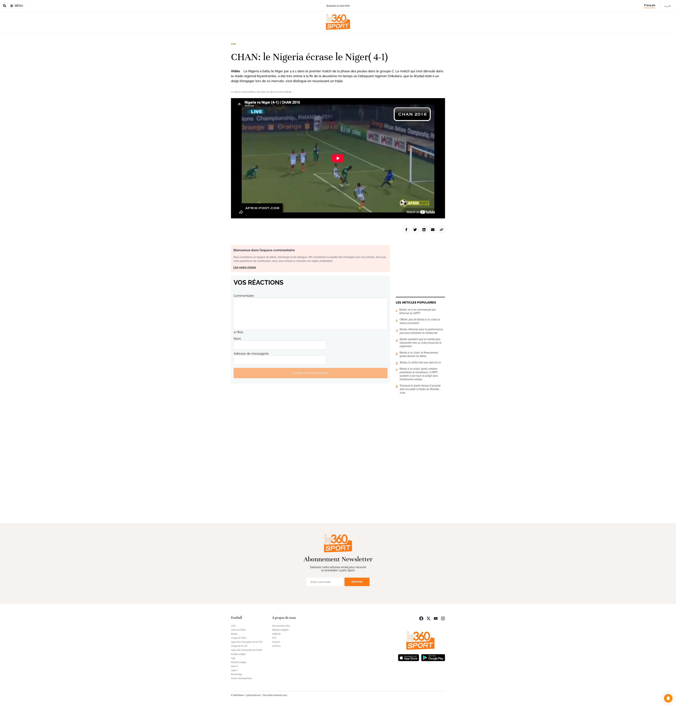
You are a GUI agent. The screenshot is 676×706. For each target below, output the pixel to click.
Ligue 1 (234, 670)
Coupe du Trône (238, 638)
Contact (276, 642)
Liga (233, 658)
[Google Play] (433, 657)
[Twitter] (428, 618)
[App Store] (408, 657)
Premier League (238, 662)
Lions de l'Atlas (238, 630)
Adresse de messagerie (251, 353)
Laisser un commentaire (310, 373)
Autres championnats (241, 678)
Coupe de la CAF (239, 646)
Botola (234, 634)
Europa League (238, 654)
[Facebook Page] (421, 618)
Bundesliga (236, 674)
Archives (276, 646)
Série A (234, 666)
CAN (233, 44)
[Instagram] (443, 618)
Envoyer (357, 581)
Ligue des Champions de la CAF (246, 642)
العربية (667, 5)
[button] (668, 698)
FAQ (274, 638)
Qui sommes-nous (281, 626)
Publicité (276, 634)
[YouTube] (436, 618)
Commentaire (244, 296)
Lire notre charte (244, 267)
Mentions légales (280, 630)
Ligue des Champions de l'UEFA (246, 650)
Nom (237, 338)
